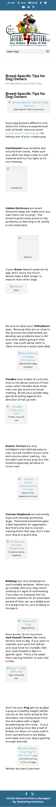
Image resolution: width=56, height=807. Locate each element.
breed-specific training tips (23, 133)
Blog (39, 83)
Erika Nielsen (15, 83)
